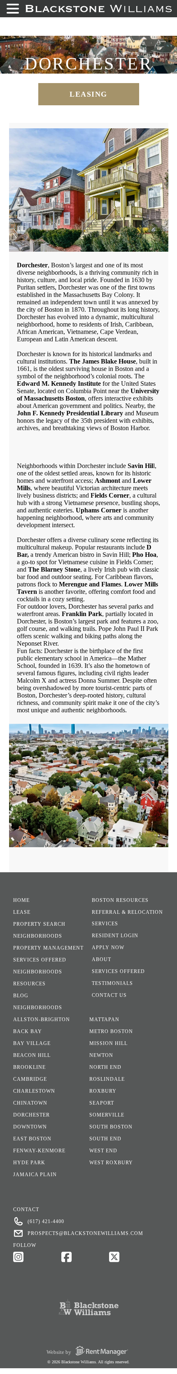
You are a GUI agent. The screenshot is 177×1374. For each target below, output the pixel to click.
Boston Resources (120, 900)
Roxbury (102, 1091)
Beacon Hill (32, 1055)
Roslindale (107, 1079)
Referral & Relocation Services (127, 918)
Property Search (39, 924)
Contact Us (109, 995)
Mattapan (104, 1019)
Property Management (48, 948)
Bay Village (32, 1043)
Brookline (29, 1067)
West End (103, 1151)
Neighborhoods (37, 936)
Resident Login (115, 935)
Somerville (106, 1115)
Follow (24, 1245)
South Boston (111, 1127)
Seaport (101, 1103)
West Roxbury (111, 1162)
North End (105, 1067)
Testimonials (112, 983)
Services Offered (39, 960)
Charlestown (34, 1091)
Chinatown (30, 1103)
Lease (21, 912)
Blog (20, 996)
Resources (29, 984)
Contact (26, 1209)
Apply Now (108, 947)
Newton (101, 1055)
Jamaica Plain (35, 1174)
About (101, 959)
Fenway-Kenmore (39, 1151)
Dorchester (31, 1115)
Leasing (88, 94)
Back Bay (27, 1031)
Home (21, 900)
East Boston (32, 1139)
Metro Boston (111, 1031)
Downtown (30, 1127)
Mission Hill (108, 1043)
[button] (14, 8)
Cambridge (30, 1079)
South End (105, 1139)
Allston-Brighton (41, 1019)
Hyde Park (29, 1162)
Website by (59, 1352)
